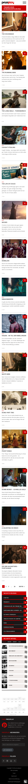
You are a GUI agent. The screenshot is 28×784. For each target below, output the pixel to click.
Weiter (21, 586)
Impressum (14, 776)
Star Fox (6, 597)
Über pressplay (14, 770)
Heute (4, 641)
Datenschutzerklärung (14, 779)
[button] (25, 781)
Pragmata (6, 602)
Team (14, 773)
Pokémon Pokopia (9, 627)
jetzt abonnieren (7, 750)
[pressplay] (8, 2)
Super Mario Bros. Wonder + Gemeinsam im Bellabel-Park (14, 610)
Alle (20, 641)
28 (14, 586)
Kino (3, 32)
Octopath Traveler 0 (10, 614)
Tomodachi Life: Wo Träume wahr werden (14, 606)
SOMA (5, 623)
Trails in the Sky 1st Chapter (12, 618)
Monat (15, 641)
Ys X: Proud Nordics (9, 631)
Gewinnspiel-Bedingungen (14, 781)
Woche (9, 641)
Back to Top (13, 714)
